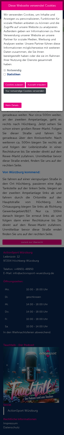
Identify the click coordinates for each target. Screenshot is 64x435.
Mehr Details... (12, 105)
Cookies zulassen (14, 84)
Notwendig (14, 70)
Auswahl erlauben (37, 84)
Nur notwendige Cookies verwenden (25, 91)
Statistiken (13, 74)
